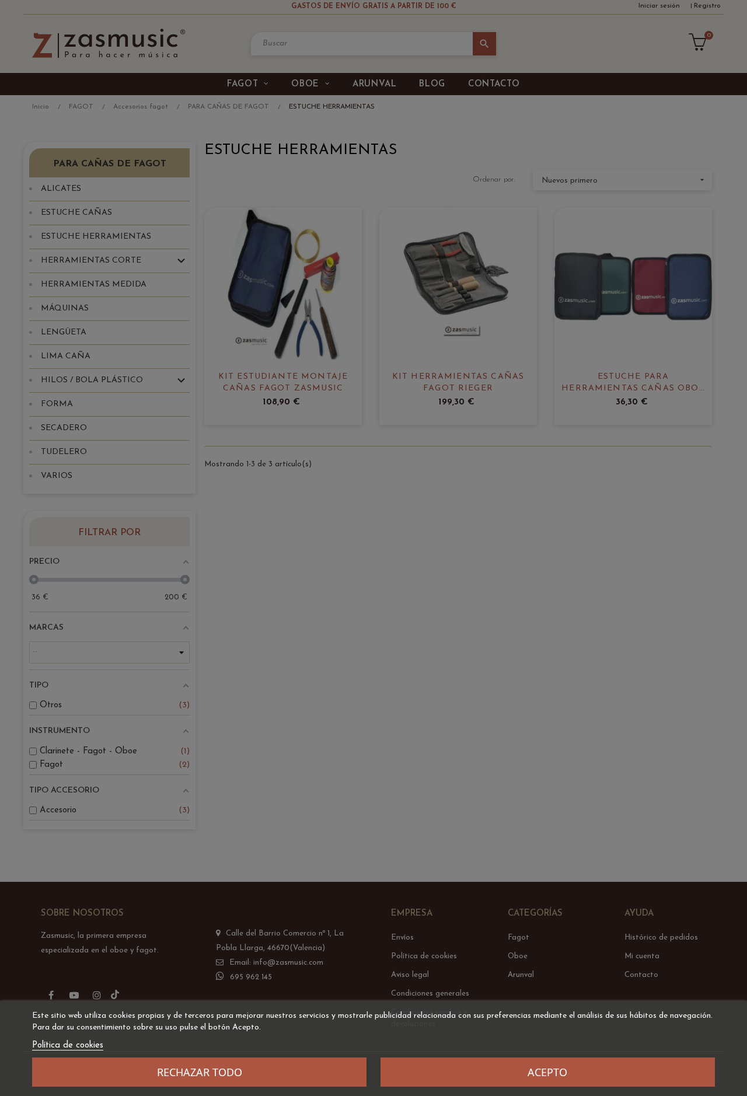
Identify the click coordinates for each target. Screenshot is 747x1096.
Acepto (547, 1072)
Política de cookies (67, 1045)
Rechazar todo (199, 1072)
